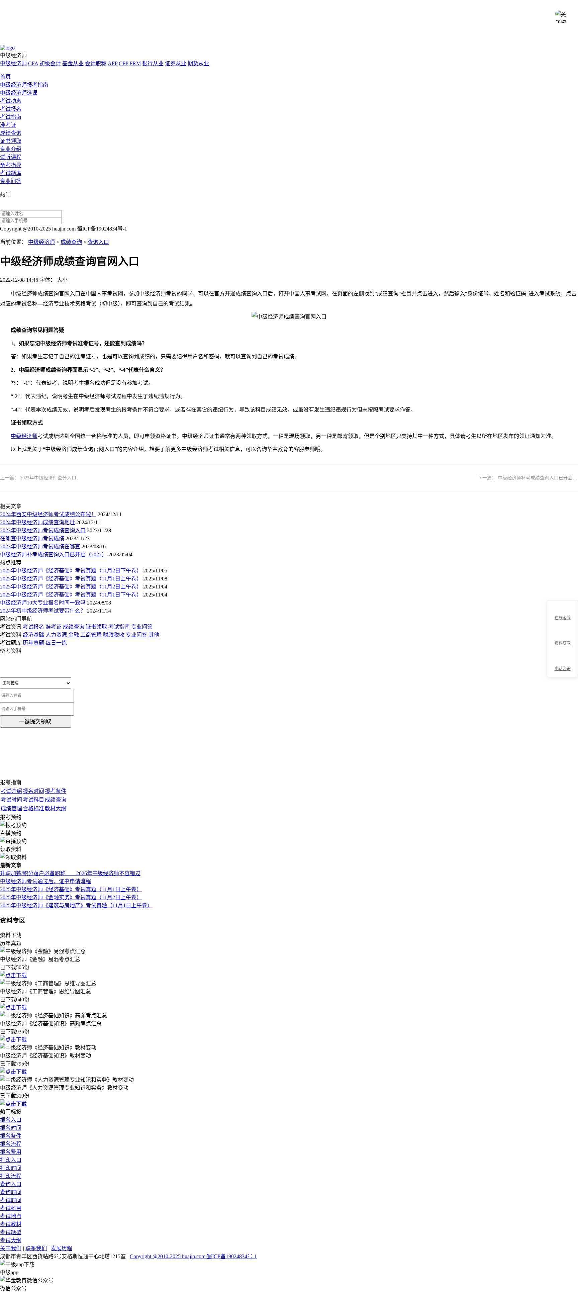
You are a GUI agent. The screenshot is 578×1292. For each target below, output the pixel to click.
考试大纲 (10, 1240)
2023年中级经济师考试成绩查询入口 (43, 530)
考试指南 (10, 117)
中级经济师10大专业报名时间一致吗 (43, 603)
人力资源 (56, 635)
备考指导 (10, 165)
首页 (5, 77)
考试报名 (10, 109)
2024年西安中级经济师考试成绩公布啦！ (48, 514)
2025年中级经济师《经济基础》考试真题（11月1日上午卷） (71, 578)
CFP (123, 63)
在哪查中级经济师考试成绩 (32, 538)
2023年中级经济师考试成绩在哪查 (40, 546)
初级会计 (50, 63)
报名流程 (10, 1144)
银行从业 (153, 63)
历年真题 (33, 643)
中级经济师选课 (18, 93)
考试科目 (10, 1208)
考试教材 (10, 1224)
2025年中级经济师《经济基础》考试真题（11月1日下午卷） (71, 594)
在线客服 (563, 618)
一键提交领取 (35, 721)
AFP (112, 63)
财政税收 (113, 635)
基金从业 (73, 63)
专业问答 (10, 181)
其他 (154, 635)
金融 (73, 635)
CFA (33, 63)
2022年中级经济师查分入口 (48, 477)
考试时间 (10, 1200)
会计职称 (95, 63)
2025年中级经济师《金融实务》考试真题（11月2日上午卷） (71, 897)
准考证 (8, 125)
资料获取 (563, 643)
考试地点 (10, 1216)
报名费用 (10, 1152)
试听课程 (10, 157)
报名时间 (10, 1128)
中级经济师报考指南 (24, 85)
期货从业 (198, 63)
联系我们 (36, 1248)
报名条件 (10, 1136)
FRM (135, 63)
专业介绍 (10, 149)
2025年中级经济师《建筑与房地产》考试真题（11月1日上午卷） (76, 905)
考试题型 (10, 1232)
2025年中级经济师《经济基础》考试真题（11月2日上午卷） (71, 586)
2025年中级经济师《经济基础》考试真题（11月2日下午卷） (71, 570)
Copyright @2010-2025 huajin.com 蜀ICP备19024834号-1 (193, 1256)
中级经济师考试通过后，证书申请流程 (45, 881)
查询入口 (98, 242)
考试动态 (10, 101)
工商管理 (91, 635)
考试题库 (10, 173)
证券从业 (175, 63)
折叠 (544, 639)
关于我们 (10, 1248)
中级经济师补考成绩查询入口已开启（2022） (53, 554)
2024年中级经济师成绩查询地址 (37, 522)
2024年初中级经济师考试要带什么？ (43, 611)
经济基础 (33, 635)
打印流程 (10, 1176)
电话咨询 (563, 668)
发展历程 (61, 1248)
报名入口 (10, 1120)
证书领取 (10, 141)
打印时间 (10, 1168)
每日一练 (56, 643)
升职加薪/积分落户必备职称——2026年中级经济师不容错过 (70, 873)
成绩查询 (10, 133)
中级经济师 (13, 63)
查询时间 (10, 1192)
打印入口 (10, 1160)
